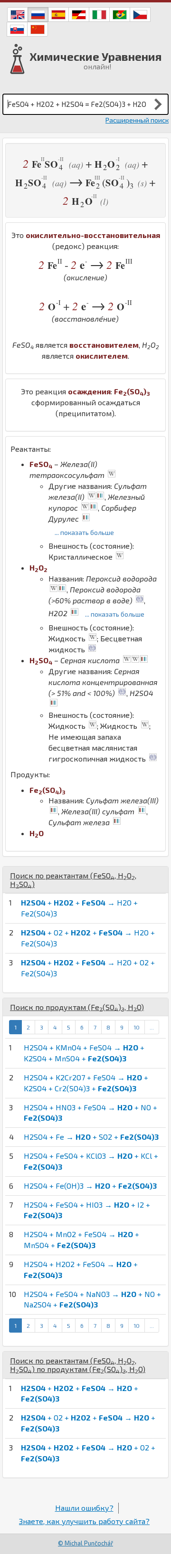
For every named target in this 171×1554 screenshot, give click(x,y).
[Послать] (158, 104)
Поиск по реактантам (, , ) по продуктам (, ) (77, 1364)
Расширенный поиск (137, 120)
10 (136, 1027)
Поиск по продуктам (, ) (77, 1006)
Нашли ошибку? (84, 1507)
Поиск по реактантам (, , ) (73, 879)
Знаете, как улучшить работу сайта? (84, 1520)
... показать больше (84, 532)
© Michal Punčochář (85, 1543)
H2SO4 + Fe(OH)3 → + (90, 1185)
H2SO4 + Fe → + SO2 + (91, 1136)
